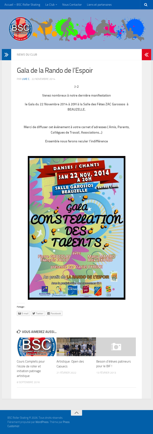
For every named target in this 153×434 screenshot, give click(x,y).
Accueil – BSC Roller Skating (22, 4)
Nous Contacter (72, 4)
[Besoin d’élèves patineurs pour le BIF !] (116, 346)
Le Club (49, 4)
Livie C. (26, 79)
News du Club (27, 54)
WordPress (42, 422)
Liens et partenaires (99, 4)
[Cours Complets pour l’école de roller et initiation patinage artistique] (36, 346)
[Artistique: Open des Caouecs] (76, 346)
